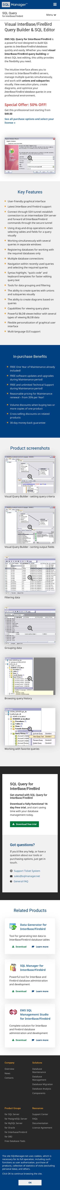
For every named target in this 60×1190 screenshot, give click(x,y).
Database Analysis (41, 1088)
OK (30, 1182)
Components (38, 1093)
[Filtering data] (30, 575)
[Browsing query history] (30, 676)
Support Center (40, 1114)
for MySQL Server (13, 1123)
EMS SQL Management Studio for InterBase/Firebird (35, 1014)
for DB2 (8, 1136)
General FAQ (21, 881)
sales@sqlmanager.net (27, 876)
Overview (9, 1068)
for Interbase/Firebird (16, 1132)
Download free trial (26, 824)
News (7, 1073)
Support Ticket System (27, 871)
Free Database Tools (15, 1141)
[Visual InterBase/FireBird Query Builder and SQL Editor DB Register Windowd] (30, 155)
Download (21, 946)
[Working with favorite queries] (30, 726)
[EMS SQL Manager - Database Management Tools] (15, 4)
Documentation (40, 1123)
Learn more (42, 946)
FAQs (35, 1118)
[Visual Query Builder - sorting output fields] (30, 525)
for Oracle (10, 1127)
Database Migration (42, 1084)
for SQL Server (12, 1114)
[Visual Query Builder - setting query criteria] (30, 474)
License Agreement (42, 1127)
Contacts (9, 1077)
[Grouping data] (30, 625)
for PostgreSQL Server (16, 1118)
